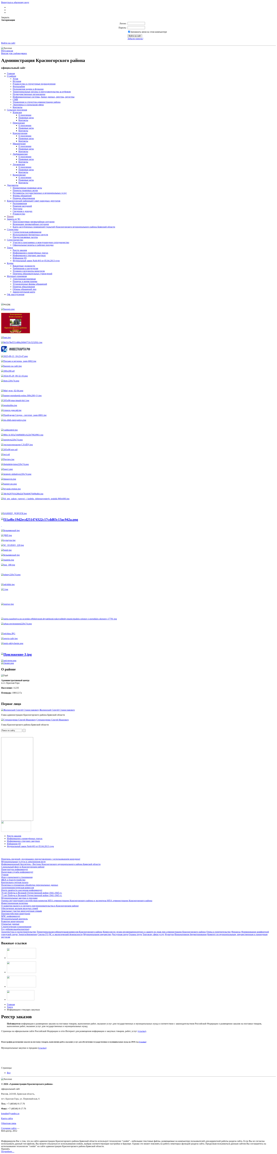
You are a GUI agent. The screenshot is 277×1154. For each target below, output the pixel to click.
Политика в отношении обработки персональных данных (29, 885)
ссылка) (42, 1048)
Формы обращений (22, 195)
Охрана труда (135, 934)
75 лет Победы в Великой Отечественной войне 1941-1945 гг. (31, 895)
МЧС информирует (10, 916)
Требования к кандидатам (25, 268)
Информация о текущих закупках (29, 255)
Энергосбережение (27, 934)
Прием (10, 216)
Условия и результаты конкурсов (29, 271)
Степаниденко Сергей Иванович (52, 720)
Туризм (4, 874)
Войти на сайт (8, 43)
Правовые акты (26, 117)
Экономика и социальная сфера (28, 104)
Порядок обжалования (24, 198)
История (17, 81)
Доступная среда (120, 934)
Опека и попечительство (218, 932)
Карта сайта (7, 1118)
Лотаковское (19, 164)
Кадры (10, 263)
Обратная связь (8, 1123)
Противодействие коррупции (15, 913)
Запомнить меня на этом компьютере (148, 32)
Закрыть (5, 17)
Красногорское (20, 133)
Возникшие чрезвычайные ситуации (31, 224)
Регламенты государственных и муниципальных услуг (40, 193)
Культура (169, 934)
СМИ (15, 99)
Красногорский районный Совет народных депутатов (33, 201)
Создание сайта (8, 1128)
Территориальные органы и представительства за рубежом (42, 91)
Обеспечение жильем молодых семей (19, 908)
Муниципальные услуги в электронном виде (23, 861)
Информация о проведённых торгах (30, 253)
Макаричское (19, 143)
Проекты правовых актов (25, 190)
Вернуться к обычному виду (15, 2)
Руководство (19, 214)
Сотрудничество (15, 240)
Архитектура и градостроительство (18, 932)
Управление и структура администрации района (36, 102)
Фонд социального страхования (16, 877)
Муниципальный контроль (14, 919)
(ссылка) (142, 1031)
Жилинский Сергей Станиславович (57, 710)
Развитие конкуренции (12, 921)
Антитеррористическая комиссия (17, 887)
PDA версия (7, 51)
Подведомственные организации (29, 94)
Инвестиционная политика (14, 903)
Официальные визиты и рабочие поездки (33, 245)
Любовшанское (20, 154)
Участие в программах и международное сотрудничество (41, 242)
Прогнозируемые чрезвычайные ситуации (34, 221)
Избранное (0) (20, 258)
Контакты (17, 107)
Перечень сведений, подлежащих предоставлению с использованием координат (40, 859)
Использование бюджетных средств (30, 234)
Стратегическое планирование (16, 926)
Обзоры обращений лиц (24, 289)
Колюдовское (19, 175)
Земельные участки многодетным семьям (21, 911)
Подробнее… (7, 1151)
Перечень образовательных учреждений (32, 273)
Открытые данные (10, 924)
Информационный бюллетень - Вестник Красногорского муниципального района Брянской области (51, 864)
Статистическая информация (27, 232)
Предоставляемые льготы (25, 237)
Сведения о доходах (22, 211)
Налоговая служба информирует (17, 872)
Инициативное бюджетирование (190, 934)
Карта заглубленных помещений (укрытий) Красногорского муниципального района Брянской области (64, 227)
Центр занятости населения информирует (21, 890)
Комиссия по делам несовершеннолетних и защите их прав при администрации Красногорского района (154, 932)
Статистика (12, 229)
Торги (10, 247)
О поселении (24, 115)
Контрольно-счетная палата (14, 882)
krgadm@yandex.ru (10, 1113)
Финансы (236, 932)
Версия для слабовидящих (14, 53)
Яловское (17, 112)
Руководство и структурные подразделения (34, 84)
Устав (15, 78)
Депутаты (17, 208)
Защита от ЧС (13, 219)
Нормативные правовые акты (27, 188)
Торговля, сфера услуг (153, 934)
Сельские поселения (17, 110)
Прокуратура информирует (14, 869)
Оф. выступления (15, 294)
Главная (11, 73)
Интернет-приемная (17, 276)
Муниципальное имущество (97, 934)
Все (9, 1073)
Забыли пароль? (135, 38)
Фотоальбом (19, 86)
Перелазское (19, 123)
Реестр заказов (20, 250)
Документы (12, 185)
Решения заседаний (22, 206)
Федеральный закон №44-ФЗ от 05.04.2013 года (36, 260)
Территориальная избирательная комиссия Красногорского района (69, 932)
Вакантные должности (24, 266)
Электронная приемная (24, 279)
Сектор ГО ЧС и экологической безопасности (60, 934)
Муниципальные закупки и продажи (19, 898)
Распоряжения (20, 203)
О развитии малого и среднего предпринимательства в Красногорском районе (40, 906)
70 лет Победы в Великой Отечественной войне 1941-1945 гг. (31, 893)
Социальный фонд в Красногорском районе (22, 867)
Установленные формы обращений (30, 284)
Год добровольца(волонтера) (15, 929)
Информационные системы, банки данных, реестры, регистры (43, 97)
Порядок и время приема (25, 281)
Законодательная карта (24, 292)
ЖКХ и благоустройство (13, 880)
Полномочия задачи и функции (28, 89)
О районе (11, 76)
